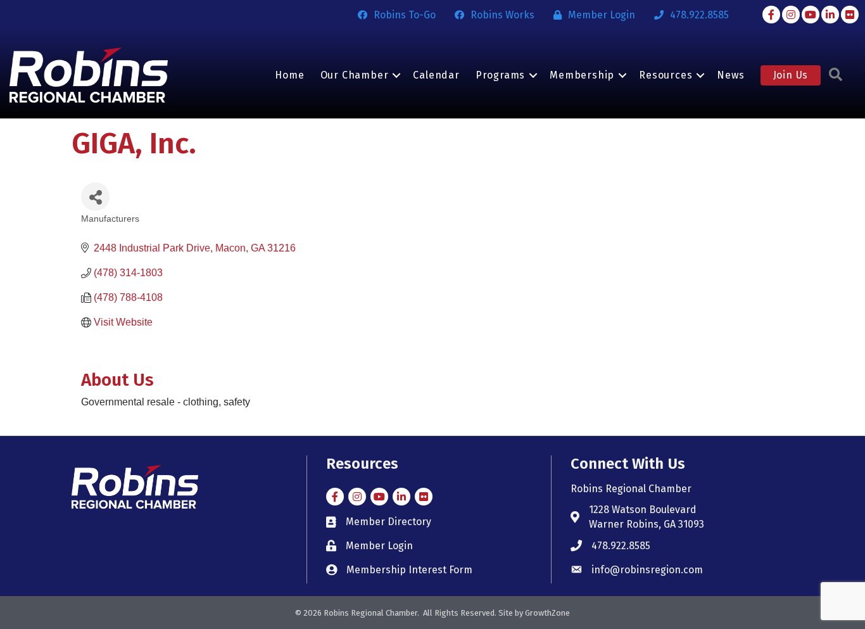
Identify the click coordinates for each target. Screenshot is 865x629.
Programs (500, 75)
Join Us (791, 75)
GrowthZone (547, 613)
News (730, 75)
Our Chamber (354, 75)
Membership (582, 75)
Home (289, 75)
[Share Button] (95, 196)
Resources (665, 75)
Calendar (436, 75)
